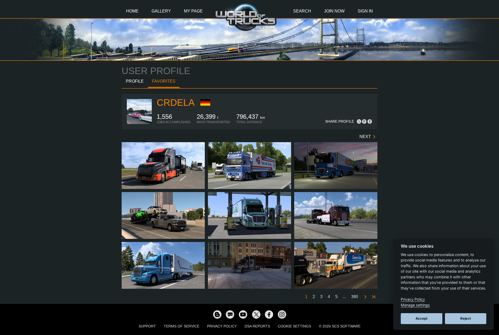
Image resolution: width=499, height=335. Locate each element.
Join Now (334, 11)
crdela (176, 102)
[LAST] (373, 297)
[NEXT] (365, 297)
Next (365, 136)
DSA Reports (257, 326)
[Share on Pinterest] (364, 121)
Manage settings (415, 305)
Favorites (163, 81)
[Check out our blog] (217, 314)
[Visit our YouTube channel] (243, 314)
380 (354, 296)
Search (302, 11)
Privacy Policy (222, 326)
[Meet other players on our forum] (230, 314)
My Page (193, 11)
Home (132, 11)
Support (147, 326)
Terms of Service (181, 326)
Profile (135, 81)
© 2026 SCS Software (339, 326)
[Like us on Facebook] (269, 314)
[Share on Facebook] (369, 121)
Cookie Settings (294, 326)
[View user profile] (139, 123)
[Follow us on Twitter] (256, 314)
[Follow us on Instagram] (282, 314)
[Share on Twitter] (359, 121)
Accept (422, 318)
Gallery (161, 11)
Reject (465, 318)
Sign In (365, 11)
